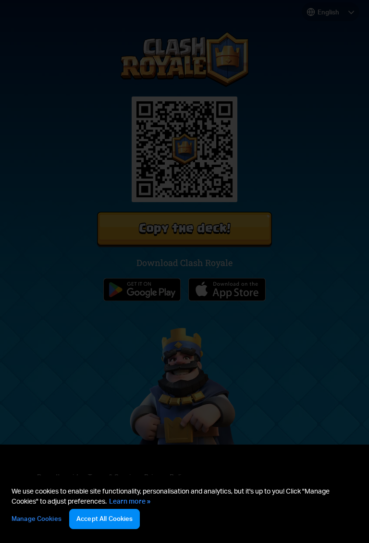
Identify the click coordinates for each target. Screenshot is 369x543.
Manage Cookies (37, 518)
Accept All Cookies (104, 518)
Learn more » (129, 501)
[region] (184, 509)
